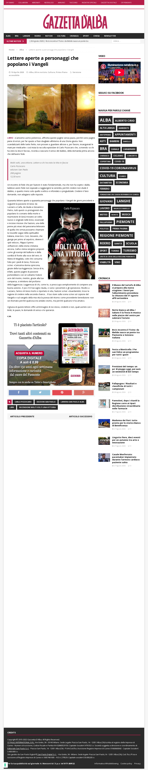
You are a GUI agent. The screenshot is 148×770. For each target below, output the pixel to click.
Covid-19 (119, 161)
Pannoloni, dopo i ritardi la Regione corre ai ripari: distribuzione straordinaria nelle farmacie (126, 404)
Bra (16, 36)
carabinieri (129, 149)
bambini (114, 141)
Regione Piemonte (116, 235)
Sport (86, 36)
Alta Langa (107, 128)
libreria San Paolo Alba (72, 402)
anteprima (105, 135)
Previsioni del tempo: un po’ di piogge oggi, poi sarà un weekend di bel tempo (126, 369)
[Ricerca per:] (126, 41)
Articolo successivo (80, 416)
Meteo (103, 214)
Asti (103, 141)
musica (126, 214)
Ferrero (105, 188)
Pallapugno (106, 222)
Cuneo (122, 176)
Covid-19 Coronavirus (118, 168)
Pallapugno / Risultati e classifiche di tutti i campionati (124, 386)
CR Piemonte (126, 2)
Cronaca (74, 36)
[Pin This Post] (62, 392)
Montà (114, 215)
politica (104, 228)
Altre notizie (40, 72)
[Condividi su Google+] (84, 392)
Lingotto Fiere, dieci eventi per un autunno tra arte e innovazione (126, 440)
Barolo (127, 141)
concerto (132, 156)
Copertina (105, 161)
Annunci (61, 2)
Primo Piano (61, 72)
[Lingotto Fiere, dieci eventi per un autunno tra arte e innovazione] (104, 443)
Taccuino (73, 2)
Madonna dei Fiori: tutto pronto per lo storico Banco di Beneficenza (126, 423)
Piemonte (125, 221)
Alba (8, 36)
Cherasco (104, 156)
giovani (106, 201)
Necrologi (49, 2)
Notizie (49, 36)
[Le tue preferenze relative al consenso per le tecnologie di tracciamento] (5, 765)
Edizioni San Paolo (46, 402)
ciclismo (118, 155)
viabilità (105, 262)
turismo (129, 250)
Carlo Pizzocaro (23, 402)
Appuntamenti (125, 134)
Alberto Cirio (125, 120)
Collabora (23, 2)
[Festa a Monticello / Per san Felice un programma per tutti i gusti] (104, 355)
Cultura (61, 36)
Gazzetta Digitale (109, 2)
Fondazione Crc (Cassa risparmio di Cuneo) (119, 194)
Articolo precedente (22, 416)
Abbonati (36, 2)
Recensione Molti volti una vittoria (37, 407)
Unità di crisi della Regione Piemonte (117, 256)
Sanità (118, 243)
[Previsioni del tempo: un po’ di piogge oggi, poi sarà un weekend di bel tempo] (104, 372)
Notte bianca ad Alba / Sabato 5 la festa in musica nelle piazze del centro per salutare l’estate (126, 314)
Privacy (137, 763)
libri (12, 407)
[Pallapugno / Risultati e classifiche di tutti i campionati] (104, 389)
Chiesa (96, 36)
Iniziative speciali (89, 2)
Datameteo (106, 182)
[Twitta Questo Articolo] (40, 392)
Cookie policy (126, 763)
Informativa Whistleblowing (106, 763)
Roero (38, 36)
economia (122, 182)
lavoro (105, 208)
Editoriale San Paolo (16, 748)
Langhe (26, 36)
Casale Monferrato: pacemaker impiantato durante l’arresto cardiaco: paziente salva (126, 458)
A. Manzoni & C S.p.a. (50, 763)
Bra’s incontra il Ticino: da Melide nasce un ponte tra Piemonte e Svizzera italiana (126, 333)
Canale (115, 149)
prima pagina (120, 228)
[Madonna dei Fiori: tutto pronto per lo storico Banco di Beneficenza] (104, 426)
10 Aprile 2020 (17, 72)
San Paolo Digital (27, 754)
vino (117, 262)
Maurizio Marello (122, 209)
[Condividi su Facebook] (18, 392)
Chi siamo (10, 2)
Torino (115, 250)
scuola (131, 243)
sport (103, 250)
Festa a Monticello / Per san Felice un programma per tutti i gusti (125, 352)
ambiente (124, 128)
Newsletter (110, 36)
